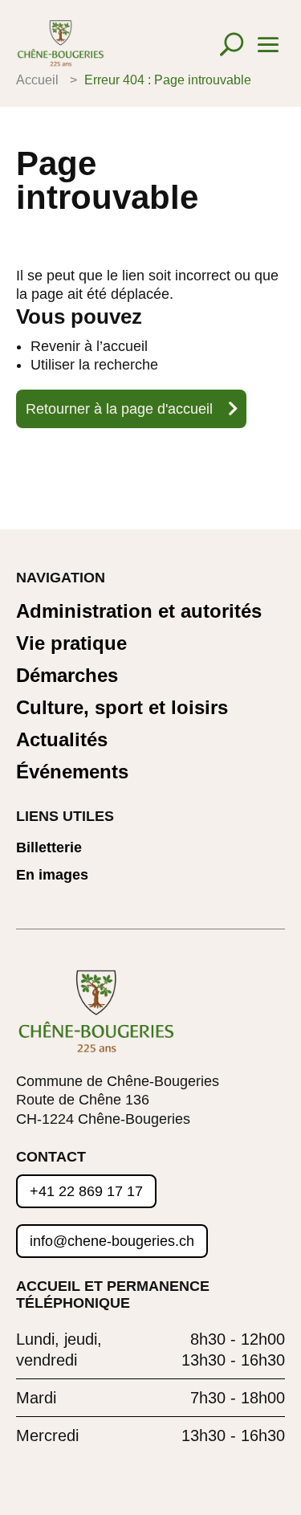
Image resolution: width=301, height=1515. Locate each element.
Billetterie (49, 848)
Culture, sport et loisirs (122, 708)
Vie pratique (71, 644)
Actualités (62, 740)
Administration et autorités (139, 612)
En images (52, 875)
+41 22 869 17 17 (86, 1191)
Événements (72, 772)
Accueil (37, 80)
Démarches (67, 676)
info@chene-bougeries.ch (112, 1241)
